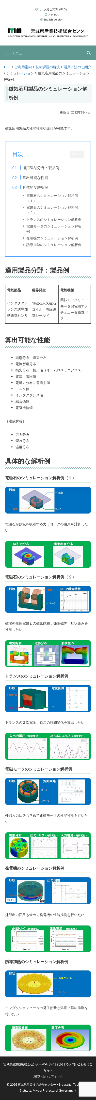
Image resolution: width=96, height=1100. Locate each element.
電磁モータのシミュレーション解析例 (53, 229)
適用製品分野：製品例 (40, 167)
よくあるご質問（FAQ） (53, 9)
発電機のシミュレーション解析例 (52, 238)
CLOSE (76, 154)
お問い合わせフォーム (48, 1076)
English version (53, 19)
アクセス (53, 14)
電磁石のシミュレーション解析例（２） (52, 210)
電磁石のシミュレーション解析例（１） (52, 198)
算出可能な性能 (35, 177)
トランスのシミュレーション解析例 (53, 219)
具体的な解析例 (35, 187)
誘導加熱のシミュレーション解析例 (53, 244)
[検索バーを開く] (88, 52)
